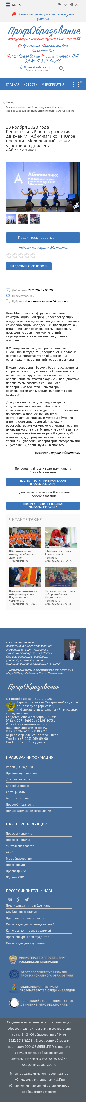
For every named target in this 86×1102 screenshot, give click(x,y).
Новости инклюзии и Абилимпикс (47, 301)
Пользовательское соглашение (28, 810)
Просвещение (16, 871)
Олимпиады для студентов (25, 943)
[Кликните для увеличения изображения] (43, 187)
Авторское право (18, 798)
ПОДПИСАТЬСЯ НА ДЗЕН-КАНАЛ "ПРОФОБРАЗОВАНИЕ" (43, 505)
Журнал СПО (15, 877)
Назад (10, 102)
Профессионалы (18, 839)
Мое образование (19, 858)
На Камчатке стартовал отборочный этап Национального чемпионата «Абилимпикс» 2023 (61, 586)
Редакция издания (19, 767)
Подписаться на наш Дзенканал (29, 905)
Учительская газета (20, 846)
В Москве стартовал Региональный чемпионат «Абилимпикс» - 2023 (61, 545)
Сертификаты (15, 792)
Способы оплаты (18, 785)
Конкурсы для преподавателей (28, 930)
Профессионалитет (20, 833)
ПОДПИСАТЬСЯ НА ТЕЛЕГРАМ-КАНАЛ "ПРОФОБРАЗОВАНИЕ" (43, 482)
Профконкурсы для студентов (27, 937)
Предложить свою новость (29, 266)
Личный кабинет (36, 67)
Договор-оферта (18, 779)
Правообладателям (20, 804)
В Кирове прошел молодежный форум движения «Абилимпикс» (25, 545)
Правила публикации (21, 773)
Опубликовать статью (21, 911)
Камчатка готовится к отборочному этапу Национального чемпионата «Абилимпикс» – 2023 (25, 586)
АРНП (10, 852)
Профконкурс (16, 864)
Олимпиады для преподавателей (30, 924)
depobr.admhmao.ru (65, 452)
